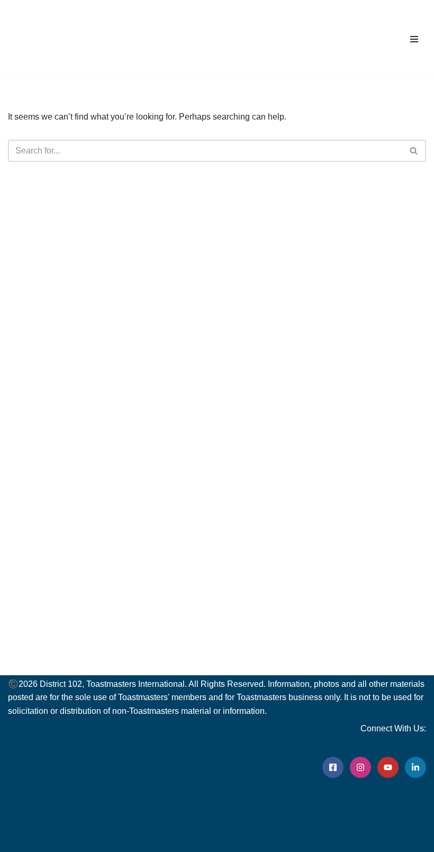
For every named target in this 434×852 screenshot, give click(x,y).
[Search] (414, 151)
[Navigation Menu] (414, 39)
